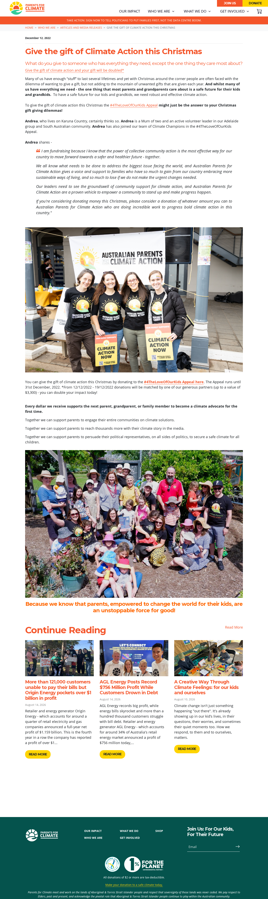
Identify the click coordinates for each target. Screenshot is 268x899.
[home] (27, 8)
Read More (234, 627)
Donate (255, 3)
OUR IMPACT (93, 831)
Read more (38, 754)
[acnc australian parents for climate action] (114, 864)
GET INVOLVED (130, 838)
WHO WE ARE (93, 838)
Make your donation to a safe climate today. (134, 885)
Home (29, 27)
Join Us (230, 3)
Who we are (47, 27)
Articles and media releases (81, 27)
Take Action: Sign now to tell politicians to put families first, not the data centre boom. (134, 20)
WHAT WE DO (129, 831)
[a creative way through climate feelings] (208, 658)
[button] (161, 11)
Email (193, 847)
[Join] (236, 847)
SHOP (159, 831)
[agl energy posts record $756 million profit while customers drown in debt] (134, 658)
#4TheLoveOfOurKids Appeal (134, 105)
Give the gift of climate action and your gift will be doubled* (74, 70)
